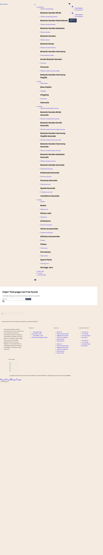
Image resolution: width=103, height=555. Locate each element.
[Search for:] (13, 299)
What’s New (40, 271)
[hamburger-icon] (35, 4)
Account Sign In (86, 335)
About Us (59, 332)
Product (39, 200)
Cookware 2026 (41, 275)
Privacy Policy (60, 341)
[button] (4, 381)
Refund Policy (60, 339)
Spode (39, 81)
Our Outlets (85, 334)
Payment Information (63, 334)
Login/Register (79, 8)
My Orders (84, 337)
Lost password (79, 10)
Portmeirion (40, 7)
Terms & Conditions (62, 337)
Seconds (39, 106)
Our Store (40, 273)
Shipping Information (62, 335)
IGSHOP (68, 375)
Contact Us (85, 332)
